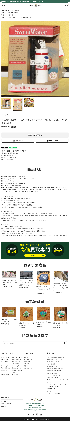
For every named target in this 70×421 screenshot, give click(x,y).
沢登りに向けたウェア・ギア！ (54, 373)
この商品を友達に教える (9, 153)
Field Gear (9, 11)
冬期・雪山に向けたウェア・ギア (55, 368)
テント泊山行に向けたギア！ (54, 370)
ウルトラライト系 (51, 389)
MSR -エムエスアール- (25, 17)
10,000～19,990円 (6, 404)
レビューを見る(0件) (8, 157)
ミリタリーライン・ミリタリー (54, 393)
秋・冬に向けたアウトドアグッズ (55, 359)
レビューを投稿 (7, 159)
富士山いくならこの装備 (53, 361)
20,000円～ (4, 406)
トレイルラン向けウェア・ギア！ (54, 375)
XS (28, 359)
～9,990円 (10, 15)
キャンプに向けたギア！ (53, 377)
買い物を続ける (7, 155)
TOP (2, 11)
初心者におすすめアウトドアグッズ (55, 357)
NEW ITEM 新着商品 (13, 13)
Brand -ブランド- (12, 17)
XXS (25, 359)
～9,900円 (4, 401)
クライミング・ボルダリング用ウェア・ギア (57, 384)
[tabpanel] (35, 59)
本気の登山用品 (51, 364)
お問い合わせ (18, 141)
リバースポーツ (51, 391)
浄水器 (17, 11)
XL (35, 359)
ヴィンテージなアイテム (53, 386)
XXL (38, 359)
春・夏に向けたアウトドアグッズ (55, 366)
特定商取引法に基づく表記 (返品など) (13, 151)
